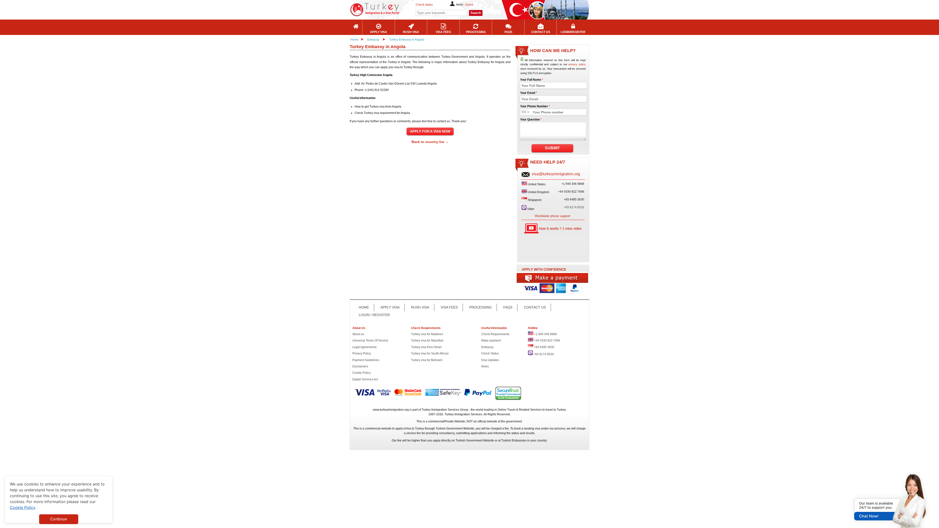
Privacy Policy (361, 353)
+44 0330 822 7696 (547, 340)
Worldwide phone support (552, 216)
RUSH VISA (420, 307)
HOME (364, 307)
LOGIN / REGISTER (374, 315)
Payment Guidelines (365, 360)
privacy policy (577, 64)
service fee (413, 433)
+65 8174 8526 (574, 207)
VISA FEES (449, 307)
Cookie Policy (361, 372)
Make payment (491, 340)
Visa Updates (490, 360)
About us (358, 334)
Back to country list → (430, 142)
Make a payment (553, 278)
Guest (469, 4)
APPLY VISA (390, 307)
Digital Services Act (365, 379)
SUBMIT (552, 148)
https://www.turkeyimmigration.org (389, 9)
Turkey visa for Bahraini (426, 360)
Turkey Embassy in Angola (406, 39)
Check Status (490, 353)
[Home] (356, 27)
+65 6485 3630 (544, 347)
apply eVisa (403, 428)
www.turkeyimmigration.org (391, 409)
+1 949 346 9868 (545, 334)
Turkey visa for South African (430, 353)
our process (557, 428)
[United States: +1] (523, 112)
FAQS (507, 307)
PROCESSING (480, 307)
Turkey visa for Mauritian (427, 340)
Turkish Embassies (513, 440)
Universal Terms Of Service (370, 340)
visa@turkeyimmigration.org (556, 174)
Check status (424, 4)
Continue (58, 519)
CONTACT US (535, 307)
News (485, 366)
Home (354, 39)
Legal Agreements (364, 347)
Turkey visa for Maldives (427, 334)
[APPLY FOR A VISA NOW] (430, 131)
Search (475, 13)
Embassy (373, 39)
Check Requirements (495, 334)
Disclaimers (360, 366)
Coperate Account (553, 290)
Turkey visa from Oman (426, 347)
